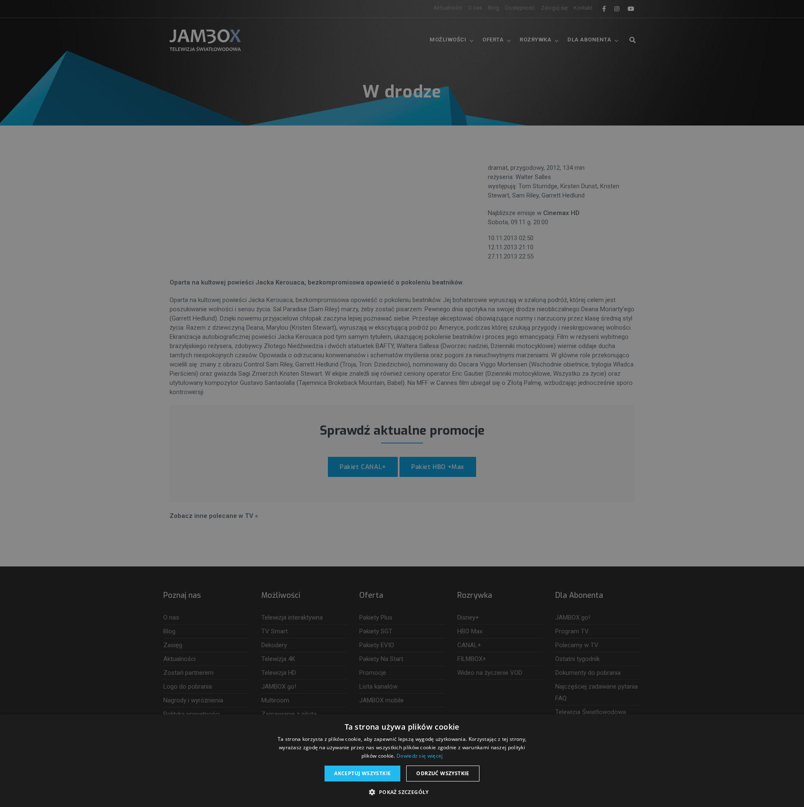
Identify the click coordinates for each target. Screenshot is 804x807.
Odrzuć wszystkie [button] (442, 773)
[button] (401, 792)
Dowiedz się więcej (420, 755)
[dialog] (402, 403)
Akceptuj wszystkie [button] (362, 773)
